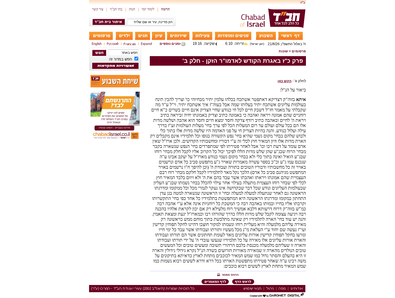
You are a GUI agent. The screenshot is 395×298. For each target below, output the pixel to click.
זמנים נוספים (170, 44)
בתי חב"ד (116, 9)
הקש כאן (284, 81)
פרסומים (299, 51)
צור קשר (97, 9)
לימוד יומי (148, 9)
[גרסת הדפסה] (228, 275)
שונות (283, 51)
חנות (132, 9)
